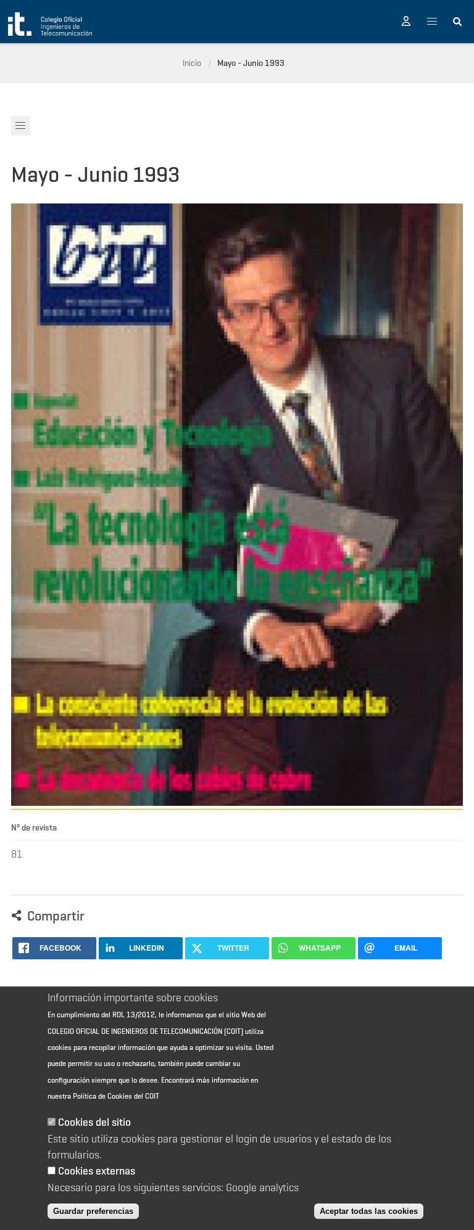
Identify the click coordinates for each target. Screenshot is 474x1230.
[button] (406, 22)
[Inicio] (50, 24)
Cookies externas (96, 1171)
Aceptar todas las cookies (369, 1211)
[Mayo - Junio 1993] (237, 802)
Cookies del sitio (94, 1122)
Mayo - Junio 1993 (251, 62)
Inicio (192, 62)
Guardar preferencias (93, 1211)
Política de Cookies (102, 1096)
